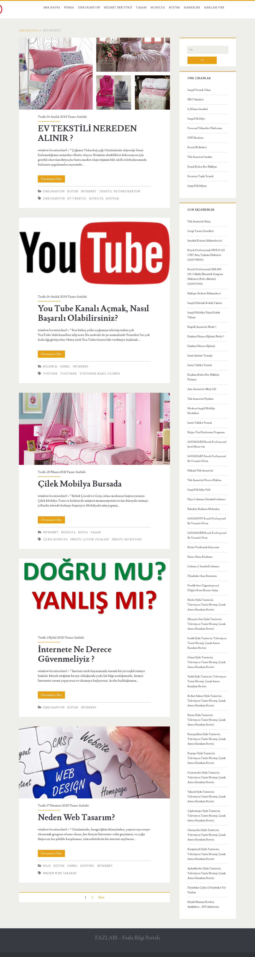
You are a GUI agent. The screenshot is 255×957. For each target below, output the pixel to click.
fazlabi (82, 117)
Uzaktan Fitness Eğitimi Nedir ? (205, 336)
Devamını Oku (53, 180)
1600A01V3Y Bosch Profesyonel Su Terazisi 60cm (206, 521)
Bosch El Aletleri (197, 147)
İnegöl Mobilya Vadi (198, 489)
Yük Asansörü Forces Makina (204, 480)
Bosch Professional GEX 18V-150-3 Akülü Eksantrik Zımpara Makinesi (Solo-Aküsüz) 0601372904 (205, 276)
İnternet (89, 191)
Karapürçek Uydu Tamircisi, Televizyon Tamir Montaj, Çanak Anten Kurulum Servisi (206, 854)
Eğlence (50, 366)
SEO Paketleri (195, 99)
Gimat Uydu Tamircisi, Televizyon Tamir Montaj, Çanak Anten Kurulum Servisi (206, 662)
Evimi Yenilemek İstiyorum (203, 547)
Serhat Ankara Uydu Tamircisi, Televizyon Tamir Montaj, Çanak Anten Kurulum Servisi (206, 700)
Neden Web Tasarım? (94, 762)
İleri (101, 897)
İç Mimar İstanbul (197, 109)
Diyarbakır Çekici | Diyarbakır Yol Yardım (206, 890)
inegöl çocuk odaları (89, 539)
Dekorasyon (89, 7)
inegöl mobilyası (127, 539)
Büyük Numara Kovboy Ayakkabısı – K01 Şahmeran (203, 904)
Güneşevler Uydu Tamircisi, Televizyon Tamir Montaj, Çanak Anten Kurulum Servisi (206, 834)
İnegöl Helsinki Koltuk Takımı (204, 303)
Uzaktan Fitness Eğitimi (201, 346)
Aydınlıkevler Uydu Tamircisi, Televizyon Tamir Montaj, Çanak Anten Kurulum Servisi (206, 873)
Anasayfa (29, 30)
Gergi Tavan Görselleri (200, 231)
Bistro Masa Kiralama (199, 556)
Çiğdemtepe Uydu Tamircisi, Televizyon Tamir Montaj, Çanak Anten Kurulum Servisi (206, 815)
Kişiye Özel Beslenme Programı (206, 432)
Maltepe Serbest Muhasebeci (204, 293)
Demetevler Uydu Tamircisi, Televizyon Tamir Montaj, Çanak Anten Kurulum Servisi (206, 777)
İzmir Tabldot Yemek (199, 365)
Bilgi (47, 866)
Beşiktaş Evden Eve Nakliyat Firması (203, 377)
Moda (83, 532)
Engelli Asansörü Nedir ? (201, 327)
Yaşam (141, 7)
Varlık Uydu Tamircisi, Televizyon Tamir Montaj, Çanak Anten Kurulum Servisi (206, 681)
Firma (69, 7)
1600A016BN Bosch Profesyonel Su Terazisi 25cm (206, 535)
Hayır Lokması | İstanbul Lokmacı (206, 499)
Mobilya (158, 7)
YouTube (50, 373)
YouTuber (68, 373)
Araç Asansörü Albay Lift (201, 389)
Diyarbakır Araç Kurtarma (202, 576)
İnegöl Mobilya (196, 118)
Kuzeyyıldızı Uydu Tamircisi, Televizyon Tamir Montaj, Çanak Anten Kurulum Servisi (206, 739)
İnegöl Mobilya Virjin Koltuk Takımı (203, 315)
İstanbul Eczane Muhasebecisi (204, 240)
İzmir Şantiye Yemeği (199, 355)
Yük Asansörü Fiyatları (200, 398)
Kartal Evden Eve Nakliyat (202, 166)
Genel (65, 366)
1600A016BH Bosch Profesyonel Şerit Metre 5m (206, 444)
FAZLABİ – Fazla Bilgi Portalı (127, 937)
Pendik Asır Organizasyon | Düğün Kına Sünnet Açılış (203, 588)
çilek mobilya (55, 539)
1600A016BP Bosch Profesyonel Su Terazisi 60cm (206, 459)
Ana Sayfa (51, 7)
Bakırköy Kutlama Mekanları (203, 509)
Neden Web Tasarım (60, 873)
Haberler (192, 7)
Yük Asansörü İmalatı (199, 157)
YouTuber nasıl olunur (100, 373)
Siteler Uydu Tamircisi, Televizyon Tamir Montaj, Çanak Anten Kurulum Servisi (206, 604)
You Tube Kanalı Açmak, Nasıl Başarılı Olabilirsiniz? (94, 254)
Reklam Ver (214, 7)
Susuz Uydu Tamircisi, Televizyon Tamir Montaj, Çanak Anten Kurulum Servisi (206, 720)
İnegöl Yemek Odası (199, 90)
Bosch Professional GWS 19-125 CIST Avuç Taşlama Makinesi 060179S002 (206, 255)
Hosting (87, 866)
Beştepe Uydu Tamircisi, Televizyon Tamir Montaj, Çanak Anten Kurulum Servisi (206, 758)
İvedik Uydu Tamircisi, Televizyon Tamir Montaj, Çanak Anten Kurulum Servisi (207, 643)
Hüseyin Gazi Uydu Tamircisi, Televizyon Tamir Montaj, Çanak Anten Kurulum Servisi (206, 624)
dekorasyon (54, 198)
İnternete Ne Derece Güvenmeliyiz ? (94, 594)
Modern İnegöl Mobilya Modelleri (201, 411)
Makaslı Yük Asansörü (200, 470)
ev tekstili (76, 198)
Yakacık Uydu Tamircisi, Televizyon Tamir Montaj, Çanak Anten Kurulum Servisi (206, 796)
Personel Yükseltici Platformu (204, 128)
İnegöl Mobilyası (197, 185)
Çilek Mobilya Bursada (94, 429)
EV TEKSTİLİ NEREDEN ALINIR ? (94, 74)
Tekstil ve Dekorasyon (119, 191)
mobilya (96, 198)
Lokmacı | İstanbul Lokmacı (203, 566)
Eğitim (174, 7)
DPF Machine (195, 137)
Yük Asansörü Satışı (199, 221)
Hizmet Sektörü (118, 7)
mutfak (112, 198)
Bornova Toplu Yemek (200, 176)
